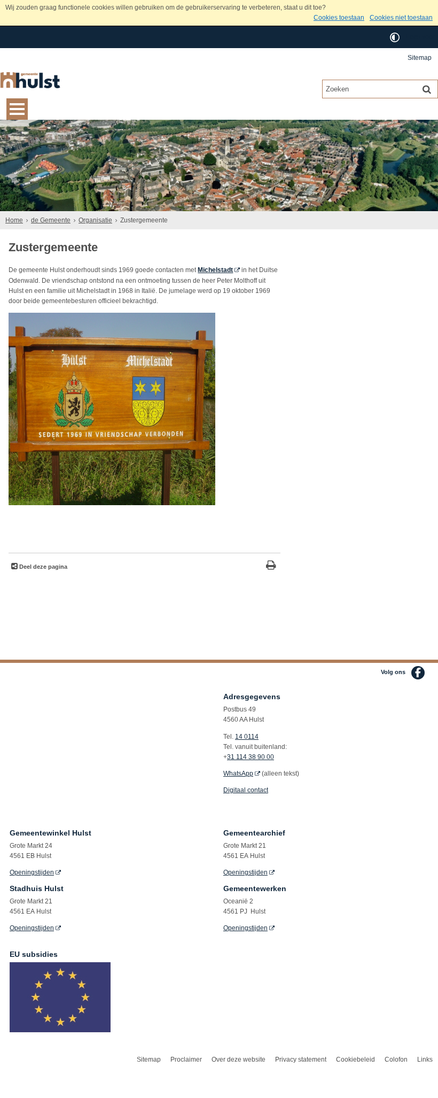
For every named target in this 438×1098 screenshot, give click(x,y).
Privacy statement (300, 1059)
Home (14, 220)
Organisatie (95, 220)
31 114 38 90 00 (250, 757)
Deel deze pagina (42, 566)
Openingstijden (32, 872)
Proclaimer (186, 1059)
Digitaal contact (245, 790)
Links (425, 1059)
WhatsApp (238, 773)
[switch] (395, 37)
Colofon (396, 1059)
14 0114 (247, 736)
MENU (17, 109)
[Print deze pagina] (271, 566)
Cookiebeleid (355, 1059)
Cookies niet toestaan (401, 17)
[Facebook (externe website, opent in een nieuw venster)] (418, 672)
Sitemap (420, 57)
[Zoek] (427, 88)
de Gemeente (51, 220)
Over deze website (238, 1059)
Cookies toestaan (339, 17)
